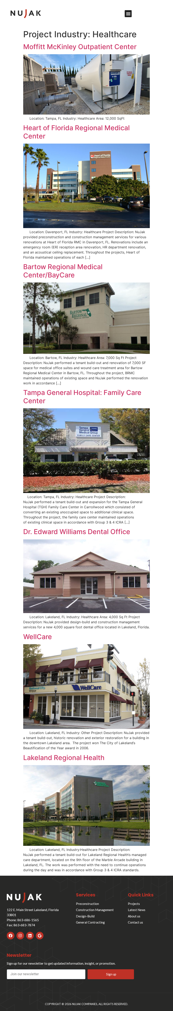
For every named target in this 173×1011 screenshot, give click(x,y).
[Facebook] (10, 935)
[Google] (39, 935)
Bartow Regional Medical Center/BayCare (63, 271)
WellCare (37, 637)
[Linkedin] (30, 935)
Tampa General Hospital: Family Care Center (82, 396)
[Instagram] (20, 935)
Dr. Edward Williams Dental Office (76, 532)
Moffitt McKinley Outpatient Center (80, 47)
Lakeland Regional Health (63, 757)
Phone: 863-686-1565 (23, 920)
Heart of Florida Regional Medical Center (76, 132)
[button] (128, 13)
